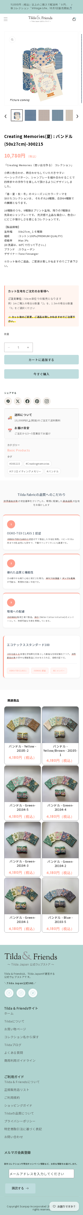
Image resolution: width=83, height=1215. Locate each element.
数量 (6, 334)
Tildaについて (14, 1021)
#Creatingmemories (37, 463)
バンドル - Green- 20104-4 (60, 807)
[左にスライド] (5, 116)
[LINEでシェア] (8, 401)
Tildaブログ (13, 1045)
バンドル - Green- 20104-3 (22, 863)
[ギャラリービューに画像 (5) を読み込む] (71, 115)
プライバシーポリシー (20, 1121)
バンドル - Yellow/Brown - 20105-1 (60, 750)
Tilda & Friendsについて (22, 1082)
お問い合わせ (13, 1137)
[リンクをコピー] (47, 401)
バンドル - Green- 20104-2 (60, 863)
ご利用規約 (12, 1097)
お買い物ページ (15, 1029)
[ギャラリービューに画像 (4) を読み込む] (57, 115)
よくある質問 (13, 1052)
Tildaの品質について (19, 1113)
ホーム (9, 1013)
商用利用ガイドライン (20, 1060)
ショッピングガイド (18, 1105)
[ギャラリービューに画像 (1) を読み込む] (17, 115)
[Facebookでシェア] (27, 401)
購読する (18, 1188)
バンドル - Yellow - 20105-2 (22, 748)
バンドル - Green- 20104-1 (22, 919)
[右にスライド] (77, 116)
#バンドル (53, 471)
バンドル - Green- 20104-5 (22, 807)
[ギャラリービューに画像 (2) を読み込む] (30, 115)
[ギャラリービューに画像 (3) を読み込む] (44, 115)
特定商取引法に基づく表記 (23, 1129)
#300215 (14, 463)
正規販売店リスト (16, 1089)
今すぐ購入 (41, 374)
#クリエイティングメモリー (25, 471)
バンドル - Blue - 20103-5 (60, 919)
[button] (5, 19)
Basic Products (18, 450)
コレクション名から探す (21, 1037)
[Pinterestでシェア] (37, 401)
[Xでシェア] (18, 401)
